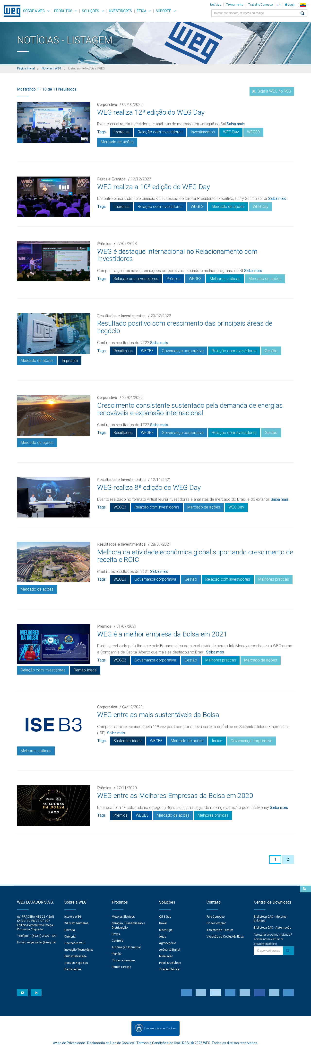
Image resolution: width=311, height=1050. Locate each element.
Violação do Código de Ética (225, 936)
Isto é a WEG (72, 916)
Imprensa (121, 132)
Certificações (72, 969)
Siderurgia (166, 930)
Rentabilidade (85, 670)
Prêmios (104, 243)
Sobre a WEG (34, 11)
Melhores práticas (225, 278)
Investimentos (203, 132)
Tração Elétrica (169, 969)
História (69, 930)
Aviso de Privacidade (69, 1043)
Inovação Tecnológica (79, 949)
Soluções (90, 11)
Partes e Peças (121, 967)
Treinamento (234, 4)
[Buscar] (302, 13)
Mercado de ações (117, 142)
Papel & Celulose (170, 963)
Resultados (123, 350)
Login (291, 4)
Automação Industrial (126, 947)
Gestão (271, 350)
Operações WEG (75, 943)
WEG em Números (76, 923)
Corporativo (107, 104)
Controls (117, 940)
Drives (116, 934)
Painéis (116, 954)
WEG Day (231, 132)
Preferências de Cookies (160, 1028)
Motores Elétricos (123, 916)
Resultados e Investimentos (121, 315)
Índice (217, 740)
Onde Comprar (216, 923)
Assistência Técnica (220, 930)
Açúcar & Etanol (169, 949)
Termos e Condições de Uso (158, 1043)
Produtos (63, 11)
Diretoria (70, 936)
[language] (304, 4)
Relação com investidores (160, 132)
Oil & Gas (165, 916)
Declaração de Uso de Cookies (110, 1043)
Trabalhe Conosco (260, 4)
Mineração (166, 956)
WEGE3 (253, 132)
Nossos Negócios (76, 963)
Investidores (120, 11)
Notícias (215, 4)
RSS (185, 1043)
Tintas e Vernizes (123, 960)
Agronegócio (167, 943)
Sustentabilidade (127, 740)
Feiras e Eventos (111, 179)
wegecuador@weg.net (41, 942)
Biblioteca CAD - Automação (272, 927)
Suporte (163, 11)
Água (162, 936)
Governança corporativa (183, 350)
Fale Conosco (216, 916)
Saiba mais (236, 124)
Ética (141, 11)
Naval (163, 923)
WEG (10, 11)
